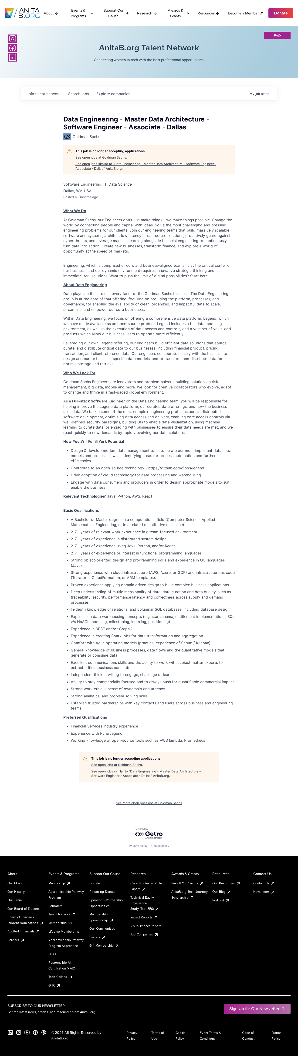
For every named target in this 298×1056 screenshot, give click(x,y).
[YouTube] (27, 1032)
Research (144, 13)
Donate (94, 883)
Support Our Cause (113, 13)
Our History (16, 891)
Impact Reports (141, 917)
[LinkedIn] (12, 57)
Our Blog (219, 891)
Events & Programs (78, 13)
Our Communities (102, 928)
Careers (13, 940)
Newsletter (261, 891)
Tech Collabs (57, 976)
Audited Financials (20, 931)
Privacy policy (138, 846)
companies (113, 93)
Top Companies (141, 934)
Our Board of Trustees (24, 908)
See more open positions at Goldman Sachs (149, 803)
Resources (206, 13)
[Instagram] (12, 39)
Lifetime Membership (63, 931)
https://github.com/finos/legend (176, 468)
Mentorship (56, 883)
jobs (78, 93)
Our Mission (16, 883)
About (49, 13)
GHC (51, 985)
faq (277, 35)
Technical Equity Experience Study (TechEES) (142, 903)
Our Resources (223, 883)
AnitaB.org (59, 1038)
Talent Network (59, 914)
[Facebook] (12, 48)
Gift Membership (101, 945)
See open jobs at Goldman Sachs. (101, 157)
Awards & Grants (175, 13)
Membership (57, 923)
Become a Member (243, 13)
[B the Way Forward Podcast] (44, 1032)
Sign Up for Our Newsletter (254, 1008)
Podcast (218, 900)
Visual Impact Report (145, 926)
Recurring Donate (102, 891)
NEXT (52, 954)
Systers (94, 937)
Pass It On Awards (184, 883)
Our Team (14, 900)
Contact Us (261, 883)
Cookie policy (160, 846)
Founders (55, 906)
